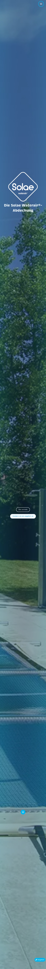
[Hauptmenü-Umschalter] (41, 4)
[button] (23, 509)
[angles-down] (23, 812)
